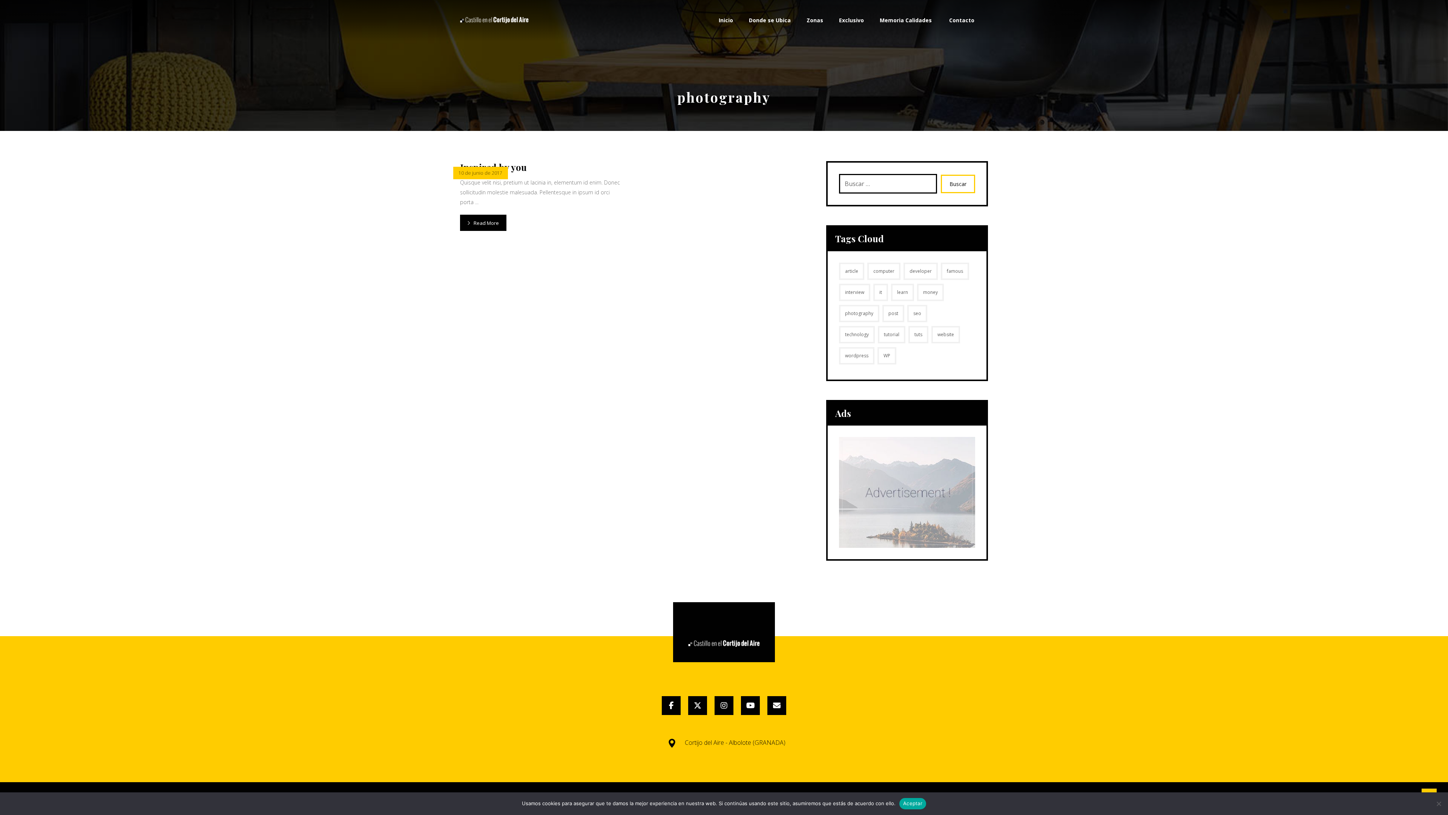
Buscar (957, 184)
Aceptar (912, 803)
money (930, 292)
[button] (671, 705)
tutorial (891, 334)
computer (883, 271)
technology (857, 334)
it (880, 292)
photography (859, 313)
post (893, 313)
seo (917, 313)
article (851, 271)
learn (902, 292)
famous (955, 271)
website (945, 334)
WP (887, 355)
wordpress (856, 355)
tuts (918, 334)
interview (854, 292)
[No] (1438, 803)
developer (921, 271)
